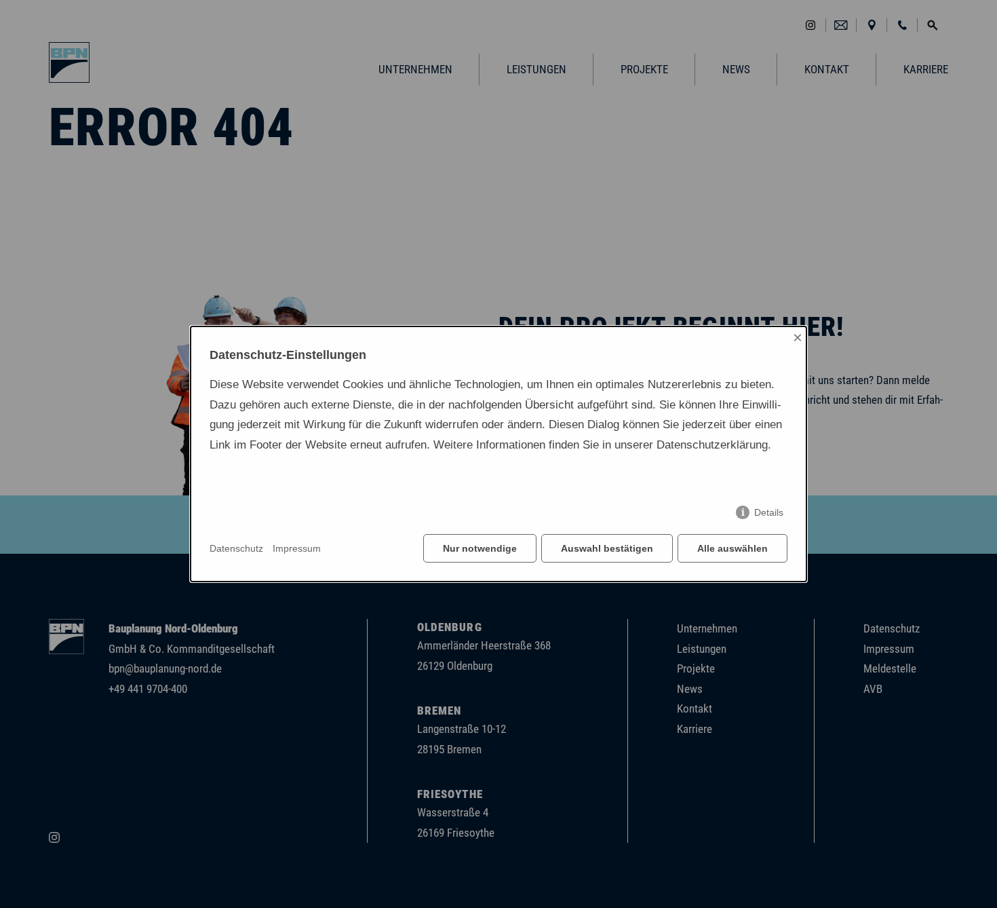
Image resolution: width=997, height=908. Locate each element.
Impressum (297, 548)
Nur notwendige (480, 548)
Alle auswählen (732, 548)
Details (768, 512)
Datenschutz (236, 548)
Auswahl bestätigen (607, 548)
